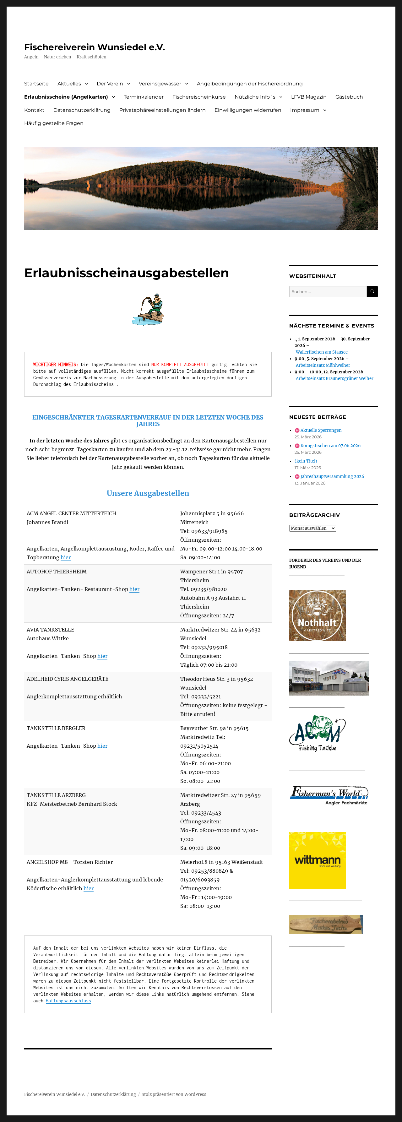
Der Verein (110, 84)
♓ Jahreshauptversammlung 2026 (329, 476)
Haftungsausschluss (68, 1000)
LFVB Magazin (309, 97)
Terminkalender (144, 97)
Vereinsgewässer (160, 84)
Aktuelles (69, 84)
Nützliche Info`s (255, 97)
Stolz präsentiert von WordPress (174, 1094)
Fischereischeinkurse (199, 97)
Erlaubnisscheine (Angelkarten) (66, 97)
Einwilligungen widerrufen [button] (248, 110)
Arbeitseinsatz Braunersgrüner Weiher (334, 378)
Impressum (304, 110)
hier (66, 557)
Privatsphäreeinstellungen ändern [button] (162, 110)
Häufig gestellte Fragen (54, 123)
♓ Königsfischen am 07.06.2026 (328, 445)
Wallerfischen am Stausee (322, 352)
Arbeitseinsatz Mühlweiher (323, 365)
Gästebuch (349, 97)
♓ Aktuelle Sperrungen (318, 430)
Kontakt (34, 110)
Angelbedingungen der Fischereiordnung (250, 84)
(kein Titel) (306, 461)
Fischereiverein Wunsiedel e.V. (94, 47)
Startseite (36, 84)
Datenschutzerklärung (82, 110)
